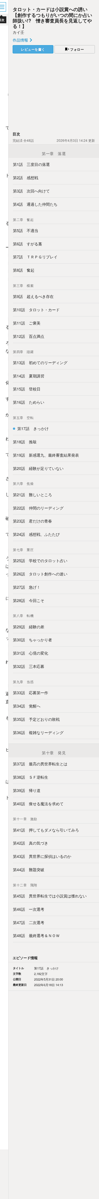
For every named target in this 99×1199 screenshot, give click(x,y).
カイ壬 (18, 32)
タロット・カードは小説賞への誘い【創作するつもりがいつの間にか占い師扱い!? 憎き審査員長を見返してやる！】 (52, 17)
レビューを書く (33, 49)
